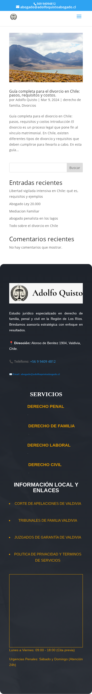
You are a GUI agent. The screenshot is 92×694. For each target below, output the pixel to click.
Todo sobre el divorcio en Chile (33, 225)
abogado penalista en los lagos (33, 218)
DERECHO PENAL (45, 406)
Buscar (74, 167)
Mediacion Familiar (24, 211)
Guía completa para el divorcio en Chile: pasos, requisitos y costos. (44, 93)
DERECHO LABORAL (49, 445)
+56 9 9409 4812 (43, 361)
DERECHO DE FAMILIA (51, 426)
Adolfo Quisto (26, 99)
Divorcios (29, 105)
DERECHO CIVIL (45, 464)
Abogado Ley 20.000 (25, 204)
